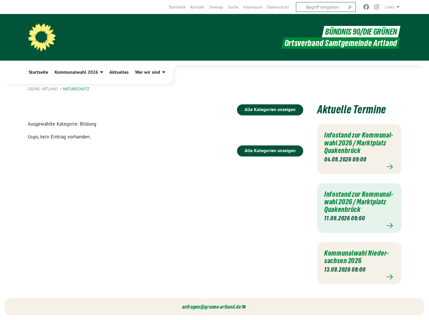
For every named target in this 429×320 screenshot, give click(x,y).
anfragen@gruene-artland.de (211, 307)
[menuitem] (177, 7)
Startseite (177, 7)
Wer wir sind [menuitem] (147, 72)
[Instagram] (377, 7)
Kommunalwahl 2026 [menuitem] (76, 72)
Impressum (252, 7)
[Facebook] (366, 7)
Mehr (359, 166)
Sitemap (216, 7)
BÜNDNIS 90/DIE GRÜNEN (361, 31)
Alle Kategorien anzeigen (270, 109)
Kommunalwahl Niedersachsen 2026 (356, 257)
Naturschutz (76, 89)
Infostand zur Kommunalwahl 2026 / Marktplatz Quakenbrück (358, 142)
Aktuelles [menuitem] (119, 72)
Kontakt (197, 7)
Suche (233, 7)
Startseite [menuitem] (38, 72)
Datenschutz (278, 7)
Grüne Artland (43, 89)
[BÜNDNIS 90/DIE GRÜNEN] (42, 37)
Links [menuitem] (389, 7)
